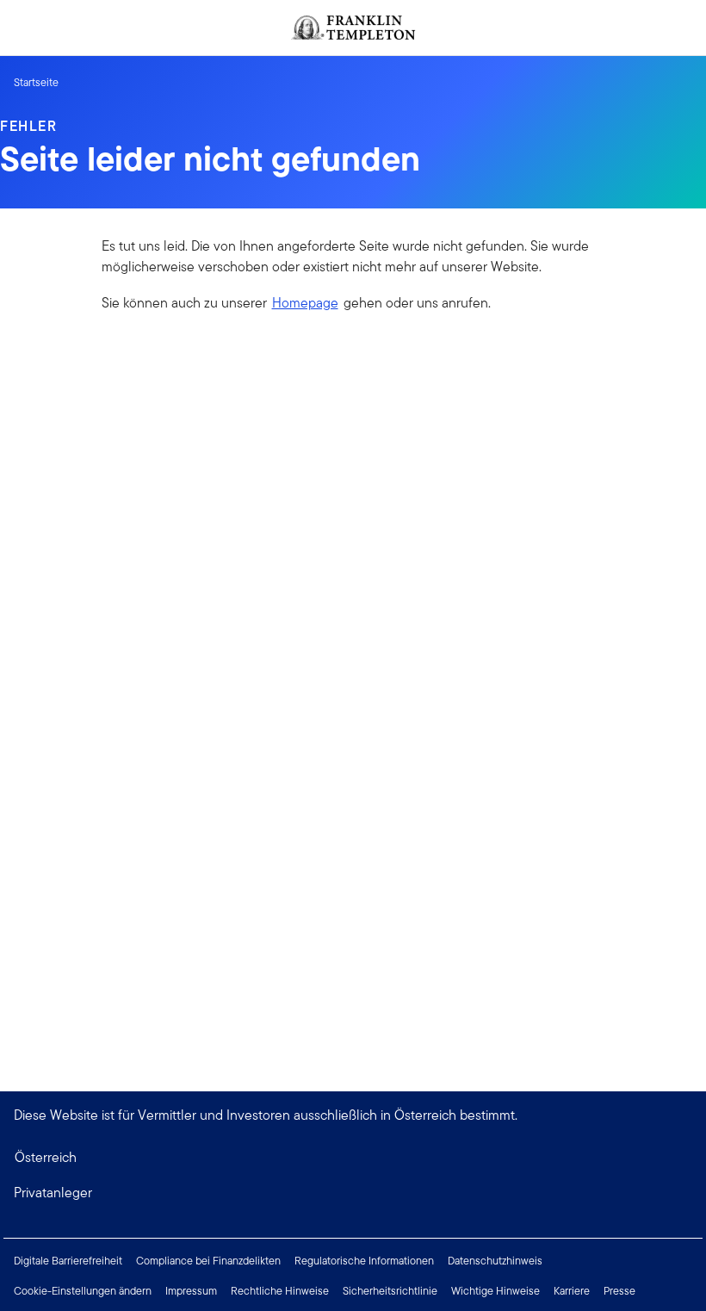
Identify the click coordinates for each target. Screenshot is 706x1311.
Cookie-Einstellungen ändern (83, 1291)
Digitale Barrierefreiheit (68, 1260)
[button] (353, 1193)
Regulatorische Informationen (364, 1260)
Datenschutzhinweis (495, 1260)
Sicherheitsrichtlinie (390, 1291)
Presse (619, 1291)
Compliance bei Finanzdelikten (208, 1260)
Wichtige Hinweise (495, 1291)
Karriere (572, 1291)
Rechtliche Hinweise (280, 1291)
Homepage (305, 303)
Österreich (46, 1157)
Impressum (191, 1291)
